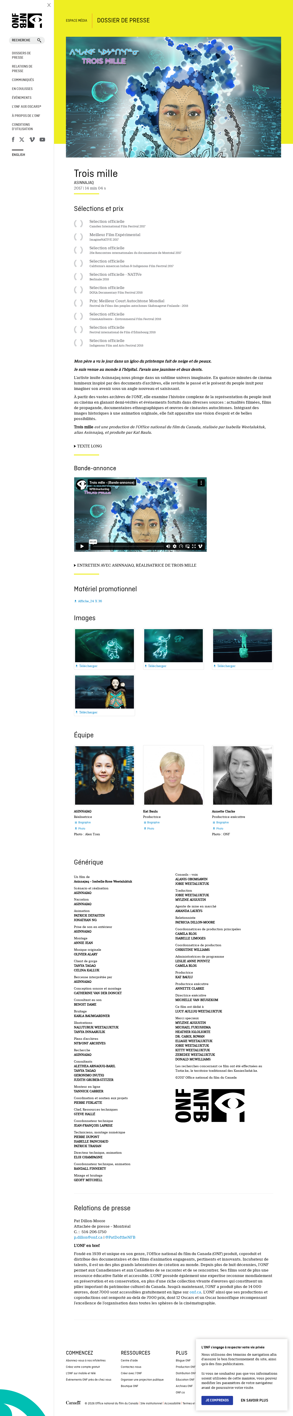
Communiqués (23, 80)
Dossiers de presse (21, 56)
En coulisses (22, 89)
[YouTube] (42, 140)
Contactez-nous (131, 1367)
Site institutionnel (151, 1403)
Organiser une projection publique (142, 1380)
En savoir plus (254, 1400)
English (18, 155)
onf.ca (195, 1292)
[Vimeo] (32, 140)
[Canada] (73, 1403)
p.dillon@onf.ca (88, 1237)
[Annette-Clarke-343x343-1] (242, 775)
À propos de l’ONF (26, 116)
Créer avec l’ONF (131, 1373)
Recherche (21, 40)
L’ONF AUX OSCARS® (26, 107)
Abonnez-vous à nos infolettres (86, 1361)
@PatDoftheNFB (120, 1237)
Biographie (82, 823)
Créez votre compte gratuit (83, 1367)
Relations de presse (22, 69)
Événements (21, 98)
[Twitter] (21, 140)
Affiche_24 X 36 (88, 601)
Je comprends (217, 1400)
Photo (79, 829)
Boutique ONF (129, 1386)
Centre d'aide (129, 1361)
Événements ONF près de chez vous (88, 1380)
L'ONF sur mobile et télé (81, 1373)
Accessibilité (172, 1403)
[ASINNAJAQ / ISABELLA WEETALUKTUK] (104, 775)
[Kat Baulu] (173, 775)
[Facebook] (13, 140)
